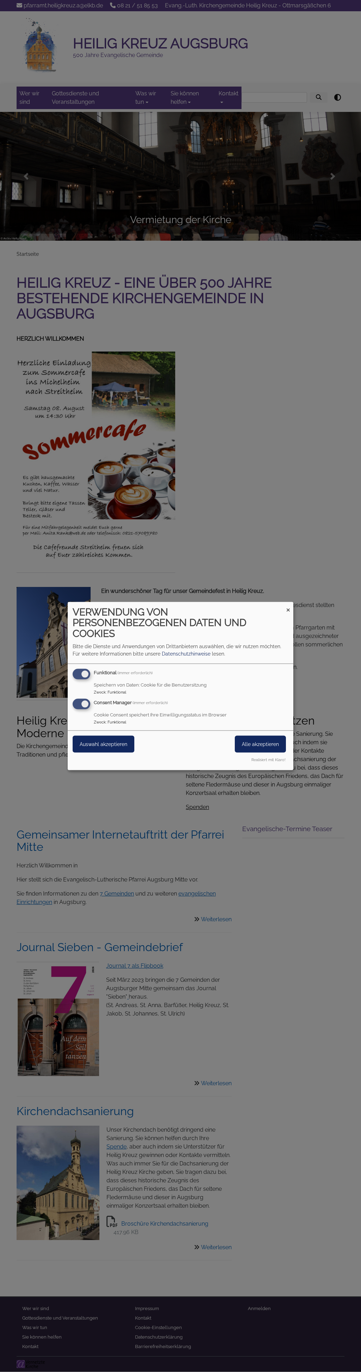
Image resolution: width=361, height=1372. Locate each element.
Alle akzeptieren (260, 744)
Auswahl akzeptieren (103, 744)
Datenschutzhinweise (186, 653)
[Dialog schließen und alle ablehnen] (288, 606)
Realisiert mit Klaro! (268, 759)
